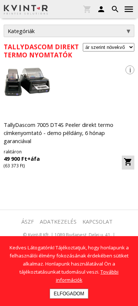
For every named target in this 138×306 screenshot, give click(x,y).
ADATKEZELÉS (58, 221)
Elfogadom (69, 293)
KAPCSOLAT (97, 221)
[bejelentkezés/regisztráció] (99, 9)
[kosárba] (128, 163)
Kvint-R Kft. (39, 235)
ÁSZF (27, 221)
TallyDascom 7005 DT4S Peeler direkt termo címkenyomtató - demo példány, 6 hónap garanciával (58, 133)
